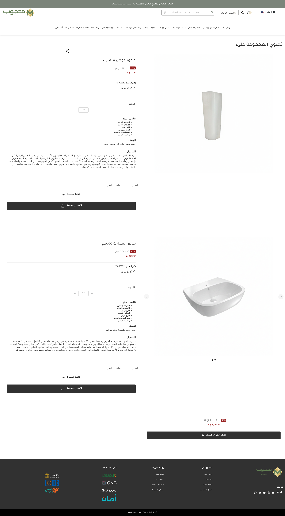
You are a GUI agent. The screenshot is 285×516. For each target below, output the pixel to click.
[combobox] (188, 12)
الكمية (132, 104)
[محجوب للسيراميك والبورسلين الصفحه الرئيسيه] (18, 12)
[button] (146, 296)
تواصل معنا (160, 474)
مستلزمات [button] (69, 28)
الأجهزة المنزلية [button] (82, 28)
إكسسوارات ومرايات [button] (133, 28)
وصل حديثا (208, 474)
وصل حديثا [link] (225, 28)
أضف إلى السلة (74, 206)
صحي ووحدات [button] (163, 28)
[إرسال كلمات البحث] (212, 12)
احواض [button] (119, 28)
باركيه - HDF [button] (95, 28)
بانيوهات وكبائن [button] (149, 28)
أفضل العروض (206, 485)
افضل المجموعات (206, 490)
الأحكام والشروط (158, 490)
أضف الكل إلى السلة (216, 435)
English (269, 12)
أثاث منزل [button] (59, 28)
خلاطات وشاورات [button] (179, 28)
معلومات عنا (160, 479)
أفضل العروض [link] (194, 28)
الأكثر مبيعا (208, 479)
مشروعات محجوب (157, 485)
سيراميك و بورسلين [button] (211, 28)
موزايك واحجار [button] (108, 28)
